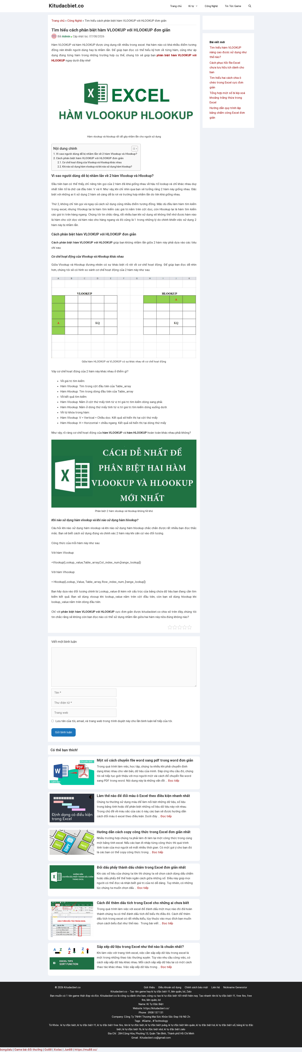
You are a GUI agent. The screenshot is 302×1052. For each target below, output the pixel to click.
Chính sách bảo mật (196, 987)
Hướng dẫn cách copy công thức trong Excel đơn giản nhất (143, 832)
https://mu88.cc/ (86, 1049)
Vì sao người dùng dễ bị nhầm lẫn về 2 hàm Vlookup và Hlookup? (96, 153)
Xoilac (58, 1049)
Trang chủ (176, 6)
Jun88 (68, 1049)
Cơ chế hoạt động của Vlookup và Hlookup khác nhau (92, 162)
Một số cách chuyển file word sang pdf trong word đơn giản (145, 760)
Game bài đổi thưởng (28, 1049)
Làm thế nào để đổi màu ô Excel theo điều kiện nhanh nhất (143, 796)
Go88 (48, 1049)
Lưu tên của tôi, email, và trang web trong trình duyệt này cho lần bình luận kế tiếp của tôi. (114, 721)
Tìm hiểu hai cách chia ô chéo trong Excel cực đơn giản (226, 82)
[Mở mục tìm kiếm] (250, 6)
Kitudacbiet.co (66, 6)
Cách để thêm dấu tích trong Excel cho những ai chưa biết (143, 903)
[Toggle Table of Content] (133, 149)
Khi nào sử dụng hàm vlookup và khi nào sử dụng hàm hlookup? (97, 166)
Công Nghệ (211, 6)
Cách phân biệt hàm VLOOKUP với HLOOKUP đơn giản (90, 158)
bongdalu (6, 1049)
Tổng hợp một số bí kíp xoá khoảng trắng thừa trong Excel (227, 97)
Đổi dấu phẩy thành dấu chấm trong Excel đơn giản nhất (141, 867)
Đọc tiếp (173, 780)
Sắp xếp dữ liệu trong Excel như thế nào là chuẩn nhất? (140, 947)
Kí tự (191, 6)
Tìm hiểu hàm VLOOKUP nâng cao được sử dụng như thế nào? (228, 52)
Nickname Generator (235, 987)
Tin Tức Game (233, 6)
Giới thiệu (149, 987)
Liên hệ (215, 987)
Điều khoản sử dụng (169, 987)
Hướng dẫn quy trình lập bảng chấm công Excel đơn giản (227, 112)
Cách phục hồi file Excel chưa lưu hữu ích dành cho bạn (227, 67)
